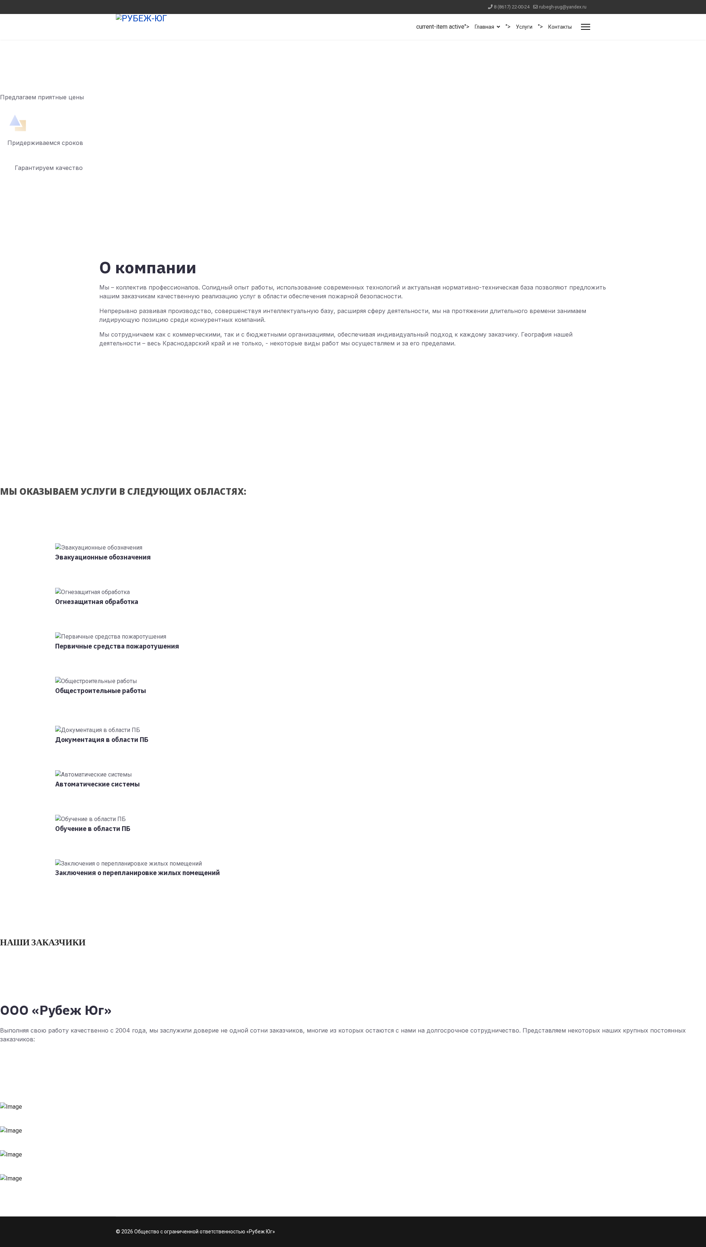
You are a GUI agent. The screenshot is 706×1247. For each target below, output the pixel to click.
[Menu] (585, 27)
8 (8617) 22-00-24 (512, 7)
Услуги (524, 27)
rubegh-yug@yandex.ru (562, 7)
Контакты (560, 27)
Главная (484, 27)
